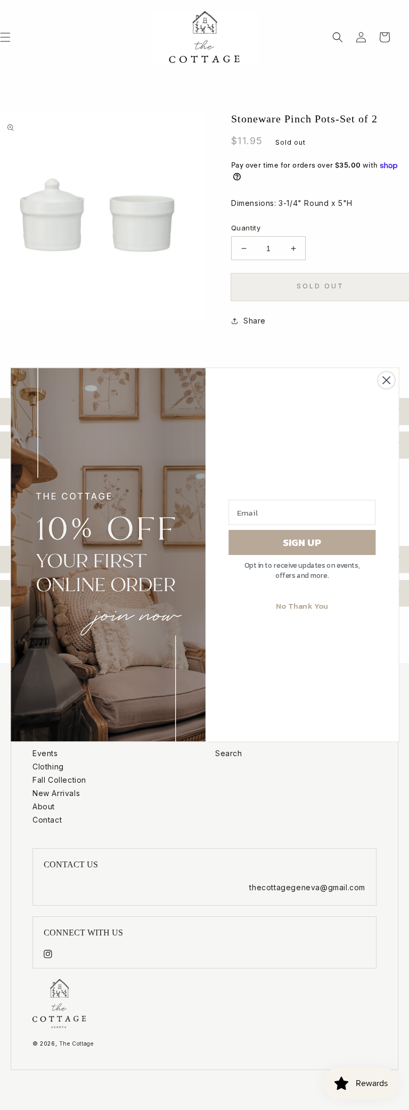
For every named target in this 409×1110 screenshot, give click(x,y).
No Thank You (301, 606)
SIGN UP (302, 542)
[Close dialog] (386, 380)
